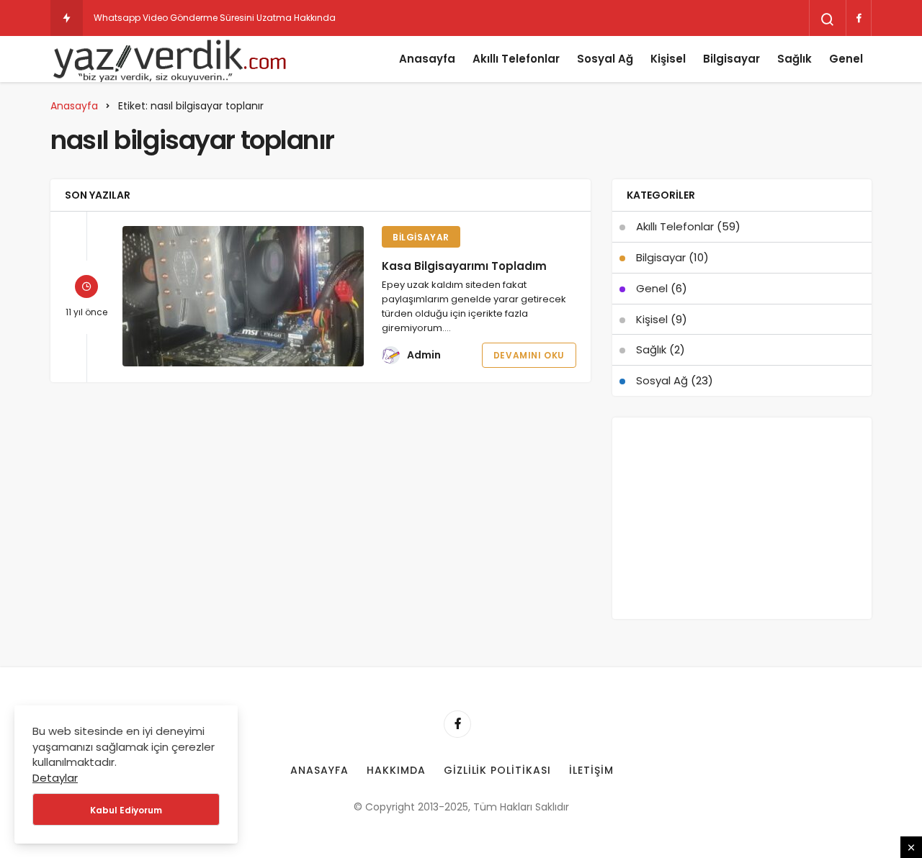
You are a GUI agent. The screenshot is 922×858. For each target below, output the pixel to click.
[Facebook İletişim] (858, 18)
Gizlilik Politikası (498, 770)
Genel (846, 58)
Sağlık (794, 58)
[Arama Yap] (828, 19)
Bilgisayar (731, 58)
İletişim (591, 770)
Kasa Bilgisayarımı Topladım (464, 266)
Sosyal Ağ (605, 58)
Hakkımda (396, 770)
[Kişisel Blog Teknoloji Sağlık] (169, 59)
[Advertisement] (742, 518)
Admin (424, 355)
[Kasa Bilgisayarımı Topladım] (243, 296)
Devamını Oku (529, 355)
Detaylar (55, 777)
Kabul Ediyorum (126, 810)
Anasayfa (427, 58)
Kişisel (668, 58)
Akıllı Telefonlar (516, 58)
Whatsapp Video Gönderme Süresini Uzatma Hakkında (215, 18)
